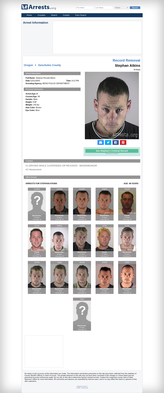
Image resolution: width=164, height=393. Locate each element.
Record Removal (126, 60)
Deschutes (37, 216)
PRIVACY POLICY (82, 386)
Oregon (28, 65)
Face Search (80, 15)
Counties (41, 15)
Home (29, 15)
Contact (66, 15)
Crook (127, 215)
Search (54, 15)
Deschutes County (49, 65)
